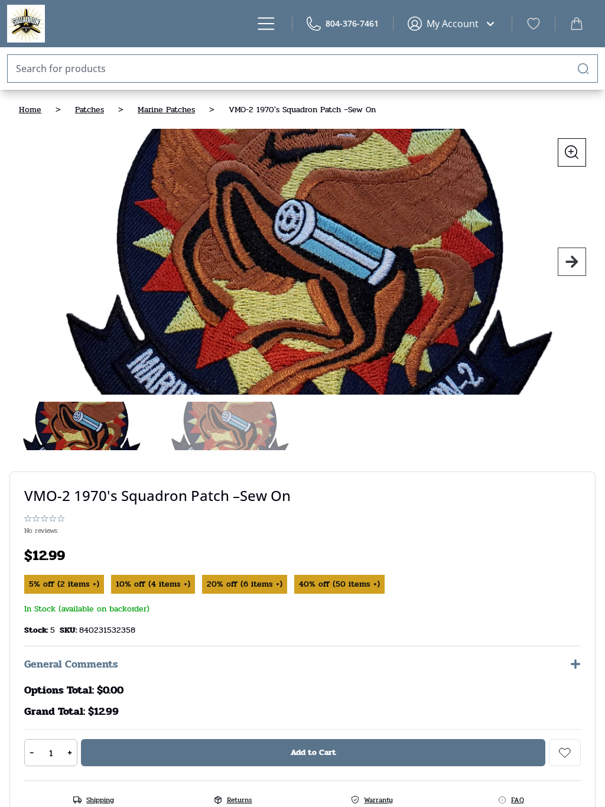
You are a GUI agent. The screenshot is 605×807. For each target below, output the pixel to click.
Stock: (37, 630)
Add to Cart (313, 752)
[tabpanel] (302, 262)
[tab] (80, 426)
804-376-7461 (352, 23)
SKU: (69, 630)
